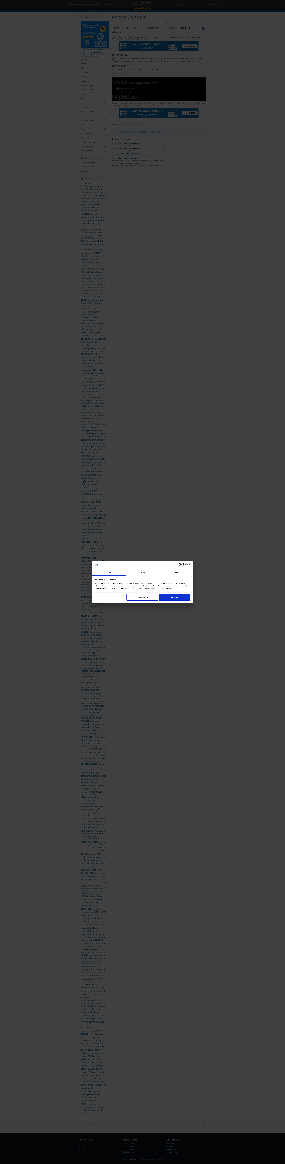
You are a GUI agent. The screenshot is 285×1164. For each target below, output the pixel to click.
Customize (141, 597)
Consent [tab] (109, 572)
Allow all (174, 597)
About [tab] (175, 572)
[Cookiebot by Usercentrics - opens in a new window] (180, 565)
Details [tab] (142, 572)
